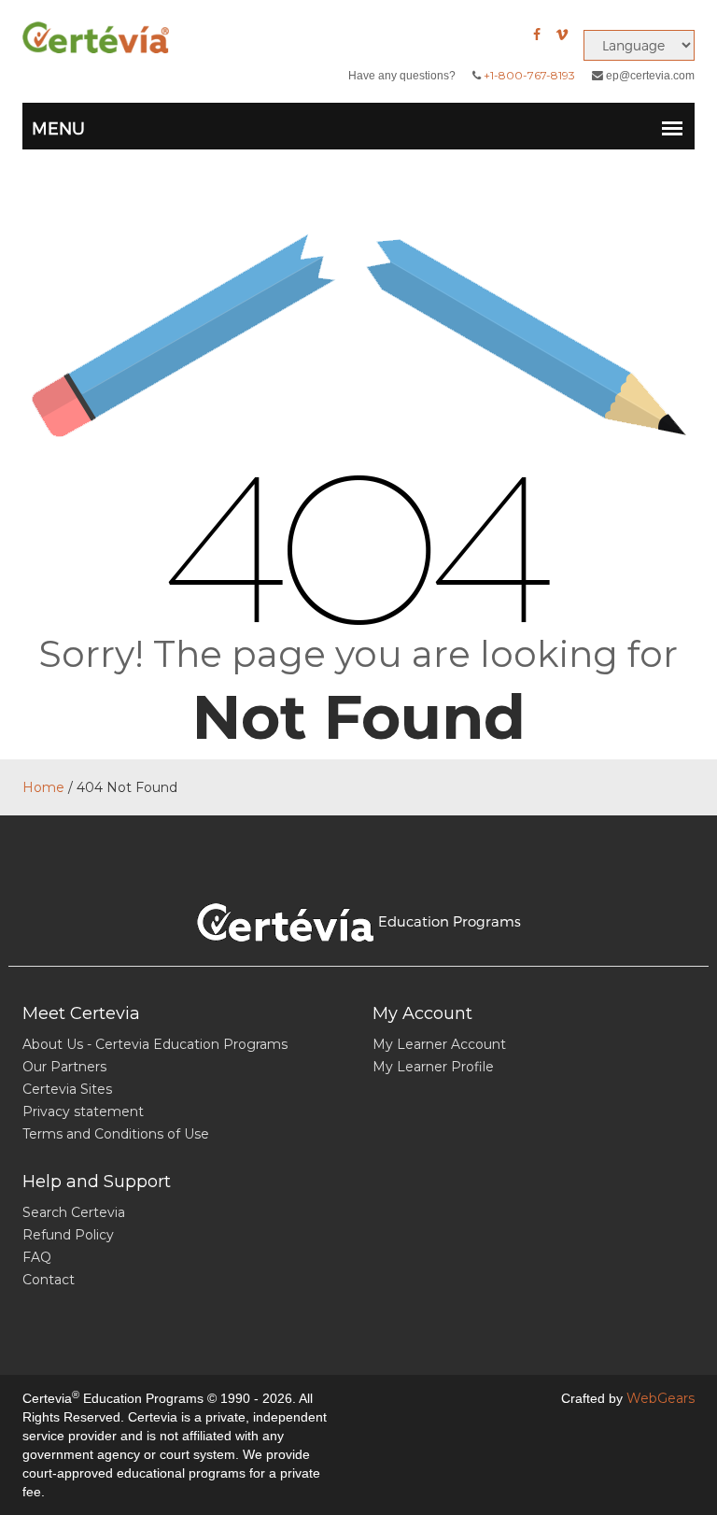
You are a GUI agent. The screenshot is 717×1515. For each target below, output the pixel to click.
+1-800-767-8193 (529, 75)
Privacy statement (83, 1111)
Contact (48, 1279)
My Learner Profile (433, 1066)
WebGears (660, 1398)
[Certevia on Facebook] (536, 34)
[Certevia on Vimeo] (562, 34)
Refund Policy (68, 1234)
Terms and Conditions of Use (115, 1134)
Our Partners (64, 1066)
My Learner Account (439, 1044)
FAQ (36, 1257)
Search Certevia (73, 1212)
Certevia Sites (67, 1089)
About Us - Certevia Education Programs (155, 1044)
